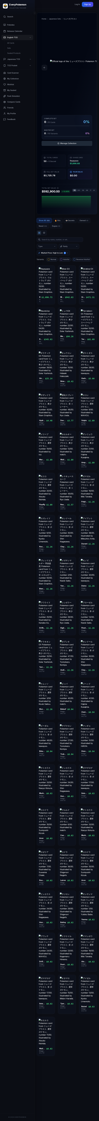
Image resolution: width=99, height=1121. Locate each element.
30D (78, 190)
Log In (77, 4)
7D (74, 190)
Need (43, 226)
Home (44, 19)
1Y (90, 190)
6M (87, 190)
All (94, 190)
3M (83, 190)
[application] (67, 202)
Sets (9, 48)
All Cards (10, 43)
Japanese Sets (55, 19)
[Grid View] (39, 233)
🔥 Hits (57, 220)
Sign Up (87, 4)
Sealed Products (14, 53)
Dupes (56, 226)
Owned (84, 220)
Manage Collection (68, 143)
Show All (44, 220)
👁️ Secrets (70, 220)
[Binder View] (44, 233)
